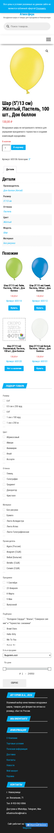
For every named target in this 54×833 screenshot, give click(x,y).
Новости (10, 765)
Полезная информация (16, 749)
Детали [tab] (10, 169)
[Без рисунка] (4, 510)
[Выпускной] (4, 604)
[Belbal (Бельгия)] (4, 557)
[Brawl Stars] (4, 628)
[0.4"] (4, 400)
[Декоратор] (4, 490)
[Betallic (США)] (4, 562)
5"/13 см (7, 201)
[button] (47, 51)
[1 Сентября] (4, 582)
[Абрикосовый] (4, 437)
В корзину (18, 147)
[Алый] (4, 453)
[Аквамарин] (4, 448)
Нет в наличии (14, 368)
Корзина (10, 776)
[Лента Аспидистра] (4, 520)
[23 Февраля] (4, 588)
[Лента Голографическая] (4, 531)
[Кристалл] (4, 495)
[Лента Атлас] (4, 526)
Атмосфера (27, 14)
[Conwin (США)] (4, 568)
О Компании (11, 738)
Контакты (10, 760)
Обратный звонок (37, 825)
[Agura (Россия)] (4, 546)
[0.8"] (4, 411)
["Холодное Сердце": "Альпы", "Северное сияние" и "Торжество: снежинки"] (4, 619)
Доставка (10, 754)
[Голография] (4, 479)
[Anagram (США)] (4, 551)
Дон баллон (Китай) (12, 190)
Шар (5, 232)
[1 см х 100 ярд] (4, 417)
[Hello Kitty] (4, 634)
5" (30, 159)
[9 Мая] (4, 599)
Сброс (14, 682)
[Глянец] (4, 473)
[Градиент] (4, 484)
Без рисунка (9, 243)
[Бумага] (4, 515)
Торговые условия (15, 743)
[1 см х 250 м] (4, 422)
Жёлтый (7, 222)
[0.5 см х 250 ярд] (4, 406)
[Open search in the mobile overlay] (27, 26)
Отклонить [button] (41, 8)
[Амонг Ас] (4, 645)
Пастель (7, 211)
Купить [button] (14, 308)
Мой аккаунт (12, 770)
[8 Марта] (4, 593)
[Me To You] (4, 639)
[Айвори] (4, 442)
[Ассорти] (4, 459)
